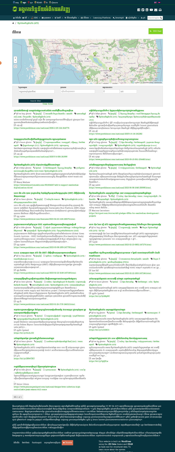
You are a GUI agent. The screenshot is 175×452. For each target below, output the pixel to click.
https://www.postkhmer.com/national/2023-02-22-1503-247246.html (120, 273)
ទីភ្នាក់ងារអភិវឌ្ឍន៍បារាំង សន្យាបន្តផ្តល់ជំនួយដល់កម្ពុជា (107, 309)
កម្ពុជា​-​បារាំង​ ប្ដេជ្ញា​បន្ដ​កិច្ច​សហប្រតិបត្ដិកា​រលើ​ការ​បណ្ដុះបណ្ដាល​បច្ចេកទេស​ (113, 139)
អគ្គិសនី (48, 227)
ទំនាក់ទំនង (25, 442)
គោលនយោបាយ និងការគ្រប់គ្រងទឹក (131, 259)
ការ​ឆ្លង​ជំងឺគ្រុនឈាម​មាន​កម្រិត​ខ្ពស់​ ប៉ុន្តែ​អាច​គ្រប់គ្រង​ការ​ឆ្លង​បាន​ (35, 366)
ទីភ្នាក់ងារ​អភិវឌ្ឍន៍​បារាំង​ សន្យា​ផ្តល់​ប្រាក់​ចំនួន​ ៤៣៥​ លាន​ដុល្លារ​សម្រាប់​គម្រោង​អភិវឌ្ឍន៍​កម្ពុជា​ (120, 193)
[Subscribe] (155, 10)
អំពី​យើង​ (16, 442)
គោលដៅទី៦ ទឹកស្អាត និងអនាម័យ (55, 113)
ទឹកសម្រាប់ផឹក (27, 116)
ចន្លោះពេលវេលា (107, 87)
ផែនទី (58, 17)
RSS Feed (157, 31)
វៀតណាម (55, 2)
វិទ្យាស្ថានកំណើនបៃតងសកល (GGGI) (68, 230)
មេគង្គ (17, 2)
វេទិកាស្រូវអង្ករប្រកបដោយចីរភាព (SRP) (25, 202)
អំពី (26, 17)
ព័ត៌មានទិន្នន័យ (72, 17)
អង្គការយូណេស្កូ (64, 145)
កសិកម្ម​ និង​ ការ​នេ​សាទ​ (53, 199)
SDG (36, 17)
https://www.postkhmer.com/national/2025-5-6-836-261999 (40, 156)
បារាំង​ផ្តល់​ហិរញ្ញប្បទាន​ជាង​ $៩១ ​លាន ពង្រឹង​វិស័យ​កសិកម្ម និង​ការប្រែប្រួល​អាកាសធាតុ (118, 338)
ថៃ (47, 2)
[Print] (160, 10)
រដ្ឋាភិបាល (49, 256)
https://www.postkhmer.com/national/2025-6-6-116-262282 (115, 133)
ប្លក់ (144, 17)
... (57, 122)
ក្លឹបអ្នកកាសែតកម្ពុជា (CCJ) (31, 145)
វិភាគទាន (69, 442)
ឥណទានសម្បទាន (152, 312)
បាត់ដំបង (49, 282)
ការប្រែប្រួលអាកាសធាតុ (127, 168)
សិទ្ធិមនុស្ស (74, 142)
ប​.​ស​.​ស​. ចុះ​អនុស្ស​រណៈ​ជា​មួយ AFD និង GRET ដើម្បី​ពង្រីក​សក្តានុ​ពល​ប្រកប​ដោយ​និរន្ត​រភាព (45, 252)
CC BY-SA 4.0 (111, 406)
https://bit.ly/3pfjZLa (98, 361)
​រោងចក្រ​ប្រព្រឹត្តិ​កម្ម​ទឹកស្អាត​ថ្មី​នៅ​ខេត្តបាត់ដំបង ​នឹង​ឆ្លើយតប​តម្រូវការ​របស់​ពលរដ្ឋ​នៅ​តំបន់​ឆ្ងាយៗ (45, 278)
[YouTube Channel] (151, 10)
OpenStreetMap (148, 82)
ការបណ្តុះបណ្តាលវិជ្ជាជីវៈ (106, 145)
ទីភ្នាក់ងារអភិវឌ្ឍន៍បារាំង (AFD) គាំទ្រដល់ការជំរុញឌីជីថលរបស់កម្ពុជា (37, 164)
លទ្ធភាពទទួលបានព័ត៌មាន (53, 142)
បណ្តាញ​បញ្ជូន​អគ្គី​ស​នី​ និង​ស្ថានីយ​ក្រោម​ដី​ (28, 319)
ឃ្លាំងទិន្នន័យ (132, 17)
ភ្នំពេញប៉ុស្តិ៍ (39, 113)
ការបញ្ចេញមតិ (66, 142)
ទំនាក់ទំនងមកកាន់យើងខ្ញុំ (152, 425)
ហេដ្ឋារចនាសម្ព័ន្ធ (125, 227)
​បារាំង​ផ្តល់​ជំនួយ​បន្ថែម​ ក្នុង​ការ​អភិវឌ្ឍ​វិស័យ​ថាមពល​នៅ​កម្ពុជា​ (34, 338)
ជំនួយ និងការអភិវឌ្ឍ (127, 142)
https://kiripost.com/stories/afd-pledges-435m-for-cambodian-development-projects (124, 215)
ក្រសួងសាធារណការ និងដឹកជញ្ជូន (61, 227)
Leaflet (137, 82)
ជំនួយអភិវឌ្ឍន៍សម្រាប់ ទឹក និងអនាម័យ (64, 282)
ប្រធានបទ (47, 17)
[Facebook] (138, 10)
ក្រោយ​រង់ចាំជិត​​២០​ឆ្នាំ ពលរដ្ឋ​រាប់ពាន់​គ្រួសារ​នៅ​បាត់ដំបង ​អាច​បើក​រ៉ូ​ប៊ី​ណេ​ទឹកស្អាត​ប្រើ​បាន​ (43, 110)
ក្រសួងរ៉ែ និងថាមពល (79, 316)
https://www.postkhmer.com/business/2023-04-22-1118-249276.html (44, 219)
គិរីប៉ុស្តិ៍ (113, 196)
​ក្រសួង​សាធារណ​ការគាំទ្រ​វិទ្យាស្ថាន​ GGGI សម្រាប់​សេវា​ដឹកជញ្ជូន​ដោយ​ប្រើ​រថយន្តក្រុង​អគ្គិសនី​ (45, 224)
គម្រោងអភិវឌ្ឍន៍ (104, 199)
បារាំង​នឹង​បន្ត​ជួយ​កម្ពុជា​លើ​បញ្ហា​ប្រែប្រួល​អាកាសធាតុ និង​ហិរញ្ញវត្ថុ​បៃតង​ (112, 164)
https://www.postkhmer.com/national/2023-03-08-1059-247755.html (45, 247)
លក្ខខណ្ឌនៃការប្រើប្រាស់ (52, 442)
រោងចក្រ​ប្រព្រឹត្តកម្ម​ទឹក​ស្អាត (77, 285)
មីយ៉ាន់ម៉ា (39, 2)
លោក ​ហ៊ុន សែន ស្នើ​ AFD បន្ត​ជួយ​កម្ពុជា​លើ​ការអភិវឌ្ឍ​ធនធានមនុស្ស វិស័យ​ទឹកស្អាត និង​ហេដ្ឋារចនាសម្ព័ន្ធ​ (125, 224)
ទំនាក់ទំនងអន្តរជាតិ (139, 142)
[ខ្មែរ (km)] (159, 2)
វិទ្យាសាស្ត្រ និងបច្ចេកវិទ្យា (128, 113)
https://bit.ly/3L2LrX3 (24, 333)
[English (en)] (155, 2)
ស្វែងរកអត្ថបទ (22, 87)
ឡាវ (31, 2)
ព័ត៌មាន (86, 17)
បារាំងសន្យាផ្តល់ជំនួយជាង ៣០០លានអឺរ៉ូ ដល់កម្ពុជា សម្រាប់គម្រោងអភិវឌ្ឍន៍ (114, 278)
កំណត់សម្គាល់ (37, 442)
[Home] (13, 23)
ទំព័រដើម (18, 17)
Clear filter (48, 104)
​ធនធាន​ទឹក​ (69, 113)
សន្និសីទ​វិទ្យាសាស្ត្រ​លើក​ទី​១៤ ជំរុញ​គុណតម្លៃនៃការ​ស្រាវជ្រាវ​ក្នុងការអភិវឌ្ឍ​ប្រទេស (116, 110)
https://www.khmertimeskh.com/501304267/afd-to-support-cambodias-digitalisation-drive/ (46, 186)
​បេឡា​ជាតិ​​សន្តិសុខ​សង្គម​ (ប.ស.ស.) (147, 145)
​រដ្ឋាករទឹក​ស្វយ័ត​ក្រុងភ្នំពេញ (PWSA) (118, 262)
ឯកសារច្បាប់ (119, 17)
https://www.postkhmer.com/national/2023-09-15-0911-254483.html (120, 159)
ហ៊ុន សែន (101, 230)
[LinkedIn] (147, 10)
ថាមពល (140, 196)
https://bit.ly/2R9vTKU (24, 358)
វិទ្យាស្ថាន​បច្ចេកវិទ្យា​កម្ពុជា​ (125, 116)
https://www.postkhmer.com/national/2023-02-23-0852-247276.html (120, 244)
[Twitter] (143, 10)
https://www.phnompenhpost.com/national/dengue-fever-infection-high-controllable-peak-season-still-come (47, 388)
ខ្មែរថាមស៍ (38, 168)
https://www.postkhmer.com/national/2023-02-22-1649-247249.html (45, 273)
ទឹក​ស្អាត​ (144, 227)
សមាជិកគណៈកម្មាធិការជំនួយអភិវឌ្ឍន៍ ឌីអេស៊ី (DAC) (61, 341)
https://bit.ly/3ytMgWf (99, 296)
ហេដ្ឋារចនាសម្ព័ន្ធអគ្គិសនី (53, 316)
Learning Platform (102, 17)
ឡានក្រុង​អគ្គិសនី (31, 230)
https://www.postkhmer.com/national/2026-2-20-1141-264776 (41, 128)
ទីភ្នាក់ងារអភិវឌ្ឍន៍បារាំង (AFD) (28, 23)
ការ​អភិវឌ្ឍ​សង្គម (57, 256)
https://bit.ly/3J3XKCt (99, 330)
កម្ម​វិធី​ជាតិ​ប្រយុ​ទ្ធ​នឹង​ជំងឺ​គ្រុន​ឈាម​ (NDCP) (27, 373)
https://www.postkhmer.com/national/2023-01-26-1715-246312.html (44, 304)
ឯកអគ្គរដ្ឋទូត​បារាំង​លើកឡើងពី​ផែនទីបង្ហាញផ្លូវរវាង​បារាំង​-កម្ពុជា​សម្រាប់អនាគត (40, 139)
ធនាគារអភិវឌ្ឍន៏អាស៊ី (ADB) (40, 285)
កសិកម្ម (121, 196)
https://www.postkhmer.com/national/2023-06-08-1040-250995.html (120, 187)
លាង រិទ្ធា (82, 369)
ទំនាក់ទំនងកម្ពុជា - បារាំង (145, 282)
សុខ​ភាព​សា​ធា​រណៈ (50, 369)
